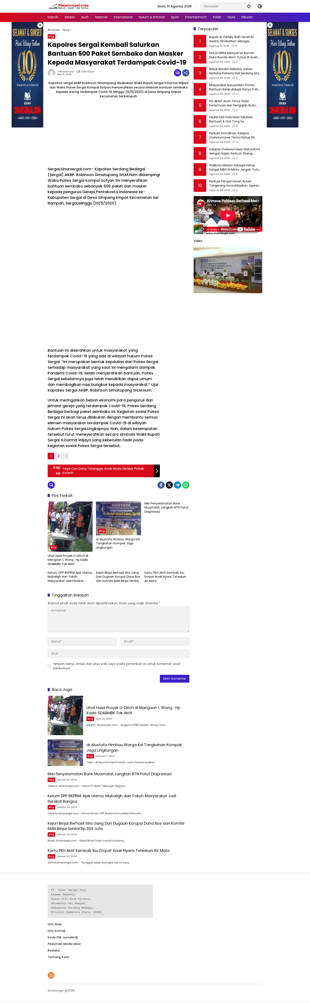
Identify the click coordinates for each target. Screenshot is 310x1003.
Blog (51, 36)
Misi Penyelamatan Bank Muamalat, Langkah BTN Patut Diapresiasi (166, 508)
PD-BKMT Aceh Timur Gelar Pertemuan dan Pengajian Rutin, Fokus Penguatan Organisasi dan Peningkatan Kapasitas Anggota (233, 103)
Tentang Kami (58, 957)
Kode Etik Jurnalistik (63, 937)
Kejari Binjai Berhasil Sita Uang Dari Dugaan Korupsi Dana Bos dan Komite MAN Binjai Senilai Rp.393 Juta (118, 577)
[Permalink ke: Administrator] (52, 73)
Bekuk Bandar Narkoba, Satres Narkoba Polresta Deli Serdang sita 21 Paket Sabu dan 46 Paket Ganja (234, 71)
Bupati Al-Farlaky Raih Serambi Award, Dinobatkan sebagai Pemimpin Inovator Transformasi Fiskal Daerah (233, 39)
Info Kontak (57, 931)
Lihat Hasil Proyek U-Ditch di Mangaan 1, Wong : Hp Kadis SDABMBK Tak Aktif (68, 560)
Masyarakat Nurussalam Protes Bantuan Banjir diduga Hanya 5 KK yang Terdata (233, 87)
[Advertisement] (104, 132)
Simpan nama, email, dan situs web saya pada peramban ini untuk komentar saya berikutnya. (116, 666)
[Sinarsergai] (69, 6)
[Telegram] (177, 485)
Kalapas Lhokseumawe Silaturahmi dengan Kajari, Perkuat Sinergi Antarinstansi (234, 152)
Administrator (65, 71)
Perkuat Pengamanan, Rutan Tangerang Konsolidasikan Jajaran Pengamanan (234, 184)
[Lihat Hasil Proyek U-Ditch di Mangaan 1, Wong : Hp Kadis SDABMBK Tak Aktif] (70, 527)
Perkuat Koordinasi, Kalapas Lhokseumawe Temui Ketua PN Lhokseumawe (232, 135)
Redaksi (54, 950)
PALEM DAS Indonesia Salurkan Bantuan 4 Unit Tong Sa (231, 119)
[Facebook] (161, 485)
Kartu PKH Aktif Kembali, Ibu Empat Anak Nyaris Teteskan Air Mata (165, 577)
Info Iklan (55, 924)
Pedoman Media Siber (64, 944)
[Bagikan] (185, 72)
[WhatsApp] (185, 485)
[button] (249, 6)
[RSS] (51, 975)
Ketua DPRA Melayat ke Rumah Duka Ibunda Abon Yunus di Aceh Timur (233, 55)
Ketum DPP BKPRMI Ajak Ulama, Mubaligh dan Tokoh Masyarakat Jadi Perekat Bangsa (70, 577)
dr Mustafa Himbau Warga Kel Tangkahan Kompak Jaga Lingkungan (118, 543)
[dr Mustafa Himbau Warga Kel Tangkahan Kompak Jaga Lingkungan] (118, 518)
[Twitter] (169, 485)
